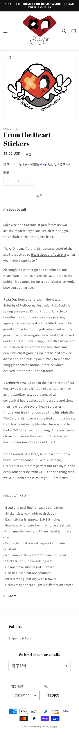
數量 (6, 172)
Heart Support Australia (48, 254)
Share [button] (12, 596)
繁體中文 (53, 695)
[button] (5, 31)
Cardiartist (34, 726)
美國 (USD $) (22, 695)
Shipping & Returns (22, 638)
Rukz (6, 225)
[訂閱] (65, 666)
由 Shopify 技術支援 (48, 726)
